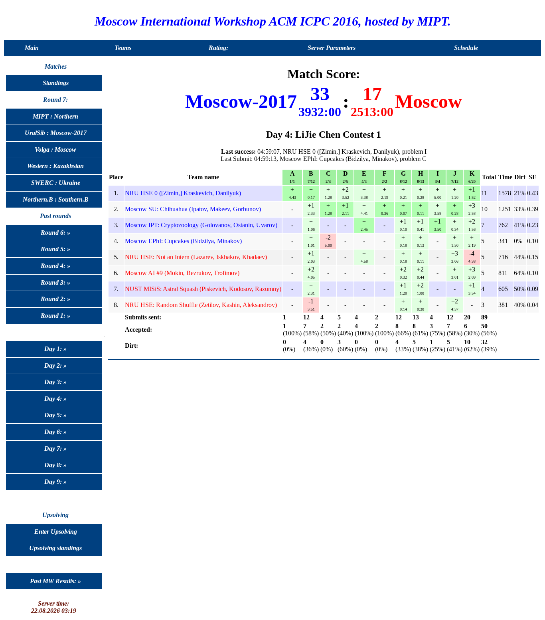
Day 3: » (55, 381)
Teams (123, 47)
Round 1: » (55, 315)
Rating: (218, 47)
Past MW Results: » (55, 581)
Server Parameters (331, 47)
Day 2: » (55, 365)
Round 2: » (55, 298)
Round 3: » (55, 282)
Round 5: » (55, 249)
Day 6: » (55, 431)
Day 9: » (55, 481)
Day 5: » (55, 415)
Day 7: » (55, 448)
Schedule (466, 47)
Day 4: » (55, 398)
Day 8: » (55, 465)
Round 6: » (55, 232)
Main (32, 47)
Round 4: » (55, 265)
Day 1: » (55, 348)
